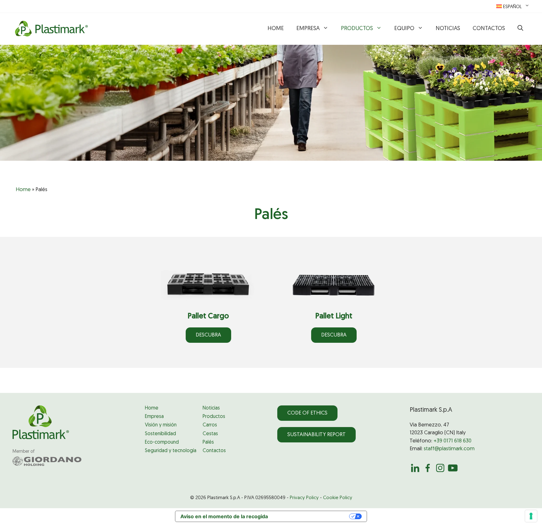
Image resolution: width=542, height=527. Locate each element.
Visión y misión (161, 425)
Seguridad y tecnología (170, 450)
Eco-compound (162, 442)
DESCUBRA (208, 335)
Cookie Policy (337, 498)
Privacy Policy (304, 498)
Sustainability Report (316, 434)
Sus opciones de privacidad (311, 516)
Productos (357, 29)
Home (276, 29)
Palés (208, 442)
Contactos (489, 29)
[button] (520, 28)
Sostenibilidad (160, 433)
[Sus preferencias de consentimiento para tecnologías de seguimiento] (531, 516)
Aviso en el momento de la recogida (224, 516)
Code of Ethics (307, 413)
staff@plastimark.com (449, 448)
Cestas (210, 433)
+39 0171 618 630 (452, 441)
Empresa (308, 29)
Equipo (404, 29)
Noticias (448, 29)
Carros (210, 425)
